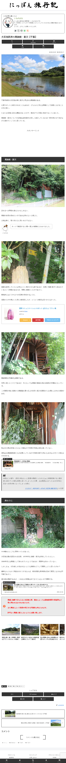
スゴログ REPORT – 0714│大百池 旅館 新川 (41, 488)
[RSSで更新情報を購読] (27, 30)
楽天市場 (38, 320)
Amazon (25, 320)
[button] (43, 46)
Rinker (26, 311)
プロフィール (11, 755)
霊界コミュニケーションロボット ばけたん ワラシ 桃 (37, 308)
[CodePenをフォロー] (21, 30)
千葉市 (4, 686)
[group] (10, 632)
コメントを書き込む (33, 737)
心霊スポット (21, 686)
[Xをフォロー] (18, 30)
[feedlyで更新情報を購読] (24, 30)
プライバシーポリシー (55, 755)
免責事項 (11, 757)
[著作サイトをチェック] (15, 30)
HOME (54, 757)
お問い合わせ (33, 757)
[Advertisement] (33, 144)
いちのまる (18, 18)
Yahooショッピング (52, 320)
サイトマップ (33, 755)
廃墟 (11, 686)
